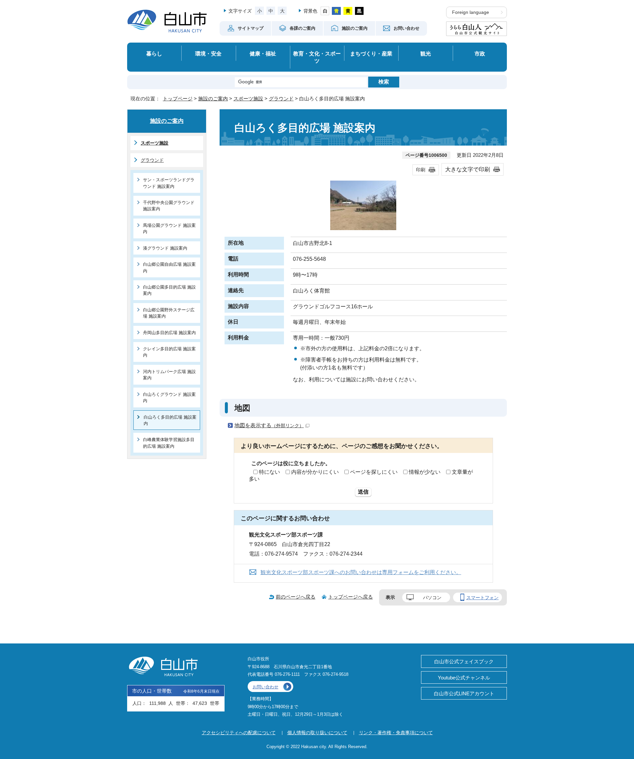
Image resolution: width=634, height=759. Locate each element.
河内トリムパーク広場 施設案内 (169, 374)
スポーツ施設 (248, 98)
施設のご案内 (213, 98)
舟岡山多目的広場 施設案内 (169, 332)
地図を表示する (269, 425)
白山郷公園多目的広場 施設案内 (169, 290)
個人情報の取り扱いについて (317, 732)
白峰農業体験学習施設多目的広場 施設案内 (168, 442)
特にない (269, 472)
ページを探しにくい (374, 472)
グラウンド (281, 98)
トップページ (178, 98)
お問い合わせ (265, 686)
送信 (363, 492)
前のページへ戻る (295, 597)
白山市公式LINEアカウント (464, 693)
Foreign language (470, 12)
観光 (425, 53)
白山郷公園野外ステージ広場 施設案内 (168, 313)
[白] (325, 11)
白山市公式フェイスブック (464, 661)
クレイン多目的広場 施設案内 (169, 352)
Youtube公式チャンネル (464, 677)
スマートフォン (482, 597)
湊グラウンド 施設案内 (165, 248)
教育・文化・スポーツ (317, 57)
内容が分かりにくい (315, 472)
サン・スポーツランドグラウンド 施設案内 (168, 183)
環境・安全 (208, 53)
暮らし (154, 53)
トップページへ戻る (350, 597)
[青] (336, 11)
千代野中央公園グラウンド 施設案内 (168, 205)
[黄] (347, 11)
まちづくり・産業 (371, 53)
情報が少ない (424, 472)
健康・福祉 (263, 53)
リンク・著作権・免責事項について (396, 732)
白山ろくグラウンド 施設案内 (169, 397)
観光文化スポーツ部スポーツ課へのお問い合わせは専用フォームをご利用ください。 (361, 572)
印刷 (420, 169)
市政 (480, 53)
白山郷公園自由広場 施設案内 (169, 267)
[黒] (359, 11)
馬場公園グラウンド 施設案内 (169, 228)
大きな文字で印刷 (467, 169)
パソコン (432, 597)
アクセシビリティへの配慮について (239, 732)
